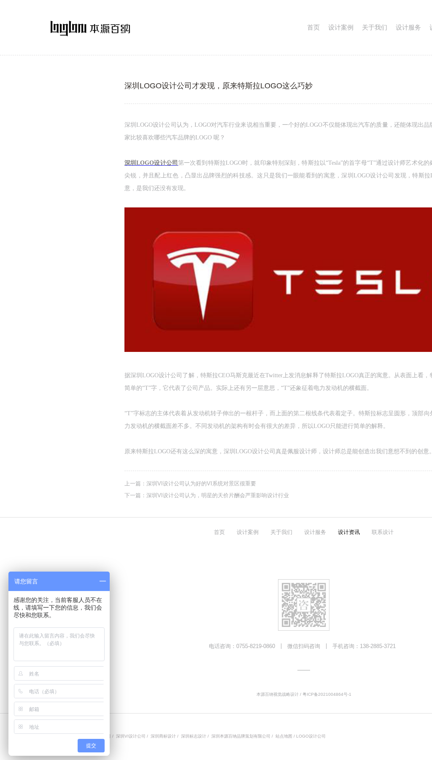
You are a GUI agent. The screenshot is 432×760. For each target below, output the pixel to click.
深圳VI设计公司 (131, 736)
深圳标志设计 (193, 736)
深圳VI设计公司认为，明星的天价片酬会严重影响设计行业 (217, 495)
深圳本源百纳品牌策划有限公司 (240, 736)
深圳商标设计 (163, 736)
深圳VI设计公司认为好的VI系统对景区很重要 (201, 483)
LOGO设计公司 (311, 736)
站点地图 (283, 736)
